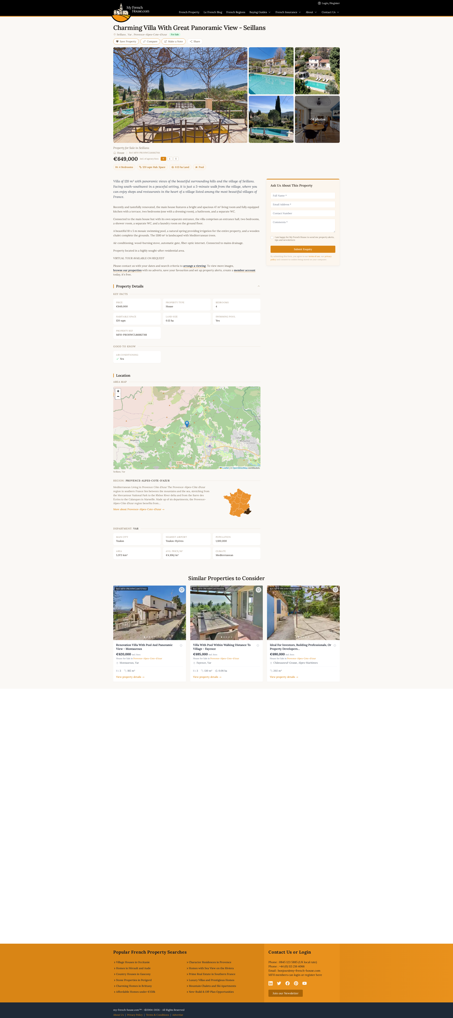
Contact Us (329, 12)
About (309, 12)
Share (197, 41)
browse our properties (127, 270)
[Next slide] (182, 612)
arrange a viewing (194, 265)
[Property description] (181, 645)
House (120, 152)
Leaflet (225, 467)
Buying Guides (258, 12)
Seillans (121, 34)
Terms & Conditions (157, 1014)
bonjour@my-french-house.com (299, 970)
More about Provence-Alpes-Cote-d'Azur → (138, 509)
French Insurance (286, 12)
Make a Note (175, 41)
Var (130, 34)
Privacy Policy (135, 1014)
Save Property (128, 41)
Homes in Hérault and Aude (133, 968)
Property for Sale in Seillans (131, 148)
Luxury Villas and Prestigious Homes (211, 980)
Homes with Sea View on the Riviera (211, 968)
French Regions (235, 12)
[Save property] (182, 590)
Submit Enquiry (303, 249)
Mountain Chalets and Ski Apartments (212, 986)
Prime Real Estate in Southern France (212, 974)
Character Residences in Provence (210, 962)
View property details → (130, 676)
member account (244, 270)
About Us (118, 1014)
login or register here (308, 975)
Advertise (177, 1014)
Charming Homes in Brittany (134, 986)
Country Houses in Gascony (133, 974)
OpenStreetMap (240, 467)
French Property (189, 12)
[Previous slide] (116, 612)
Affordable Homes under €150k (135, 991)
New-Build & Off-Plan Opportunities (211, 991)
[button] (187, 424)
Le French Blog (213, 12)
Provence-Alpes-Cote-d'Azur (150, 34)
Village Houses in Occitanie (133, 962)
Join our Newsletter (286, 993)
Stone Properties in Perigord (134, 980)
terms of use (314, 256)
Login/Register (331, 3)
